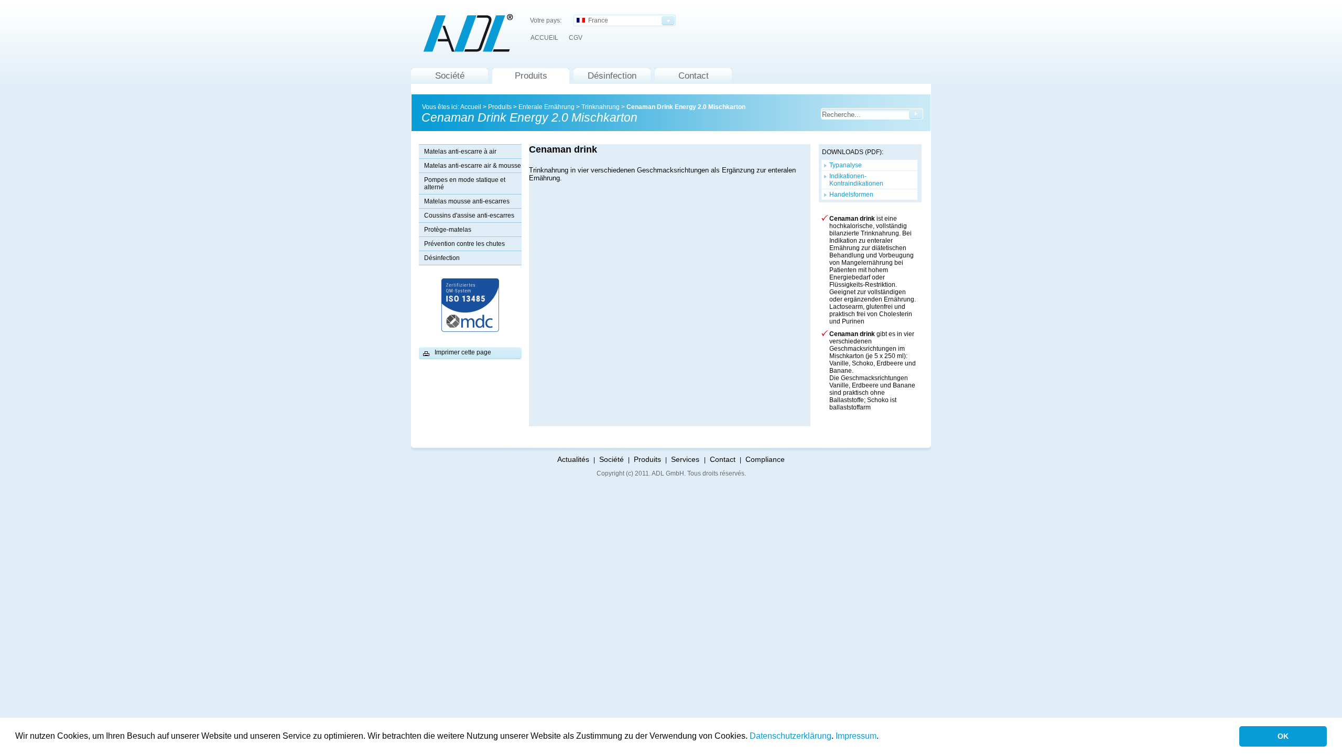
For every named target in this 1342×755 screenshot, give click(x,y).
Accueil (470, 107)
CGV (575, 37)
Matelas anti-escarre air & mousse (472, 165)
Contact (693, 76)
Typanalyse (845, 165)
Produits (531, 76)
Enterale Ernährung (546, 107)
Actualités (573, 459)
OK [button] (1283, 736)
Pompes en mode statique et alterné (464, 183)
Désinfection (612, 76)
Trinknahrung (600, 107)
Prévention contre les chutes (464, 243)
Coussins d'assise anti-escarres (469, 215)
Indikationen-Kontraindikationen (856, 179)
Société (449, 76)
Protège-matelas (447, 229)
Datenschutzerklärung (790, 735)
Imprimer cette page (463, 352)
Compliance (765, 459)
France (596, 20)
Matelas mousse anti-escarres (467, 201)
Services (686, 459)
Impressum (856, 735)
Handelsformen (851, 194)
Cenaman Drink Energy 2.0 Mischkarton (685, 107)
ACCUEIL (544, 37)
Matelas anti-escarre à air (460, 151)
